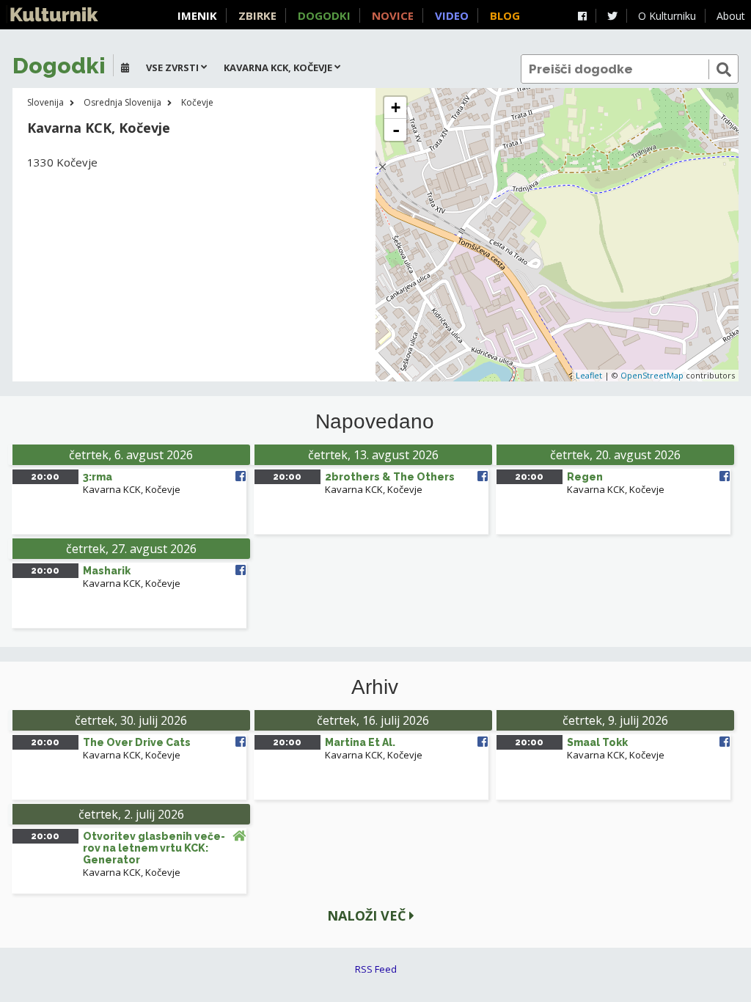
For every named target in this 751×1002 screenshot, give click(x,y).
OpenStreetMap (652, 375)
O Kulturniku (667, 16)
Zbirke (257, 15)
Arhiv (374, 687)
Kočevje (197, 102)
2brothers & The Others (390, 477)
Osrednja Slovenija (122, 102)
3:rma (97, 477)
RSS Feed (376, 969)
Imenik (197, 15)
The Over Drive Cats (137, 742)
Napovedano (374, 422)
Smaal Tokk (597, 742)
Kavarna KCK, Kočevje (131, 489)
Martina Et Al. (360, 742)
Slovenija (45, 102)
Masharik (107, 571)
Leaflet (589, 375)
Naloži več (368, 915)
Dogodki (324, 15)
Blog (505, 15)
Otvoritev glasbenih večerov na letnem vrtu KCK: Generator (154, 848)
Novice (393, 15)
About (731, 16)
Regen (585, 477)
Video (452, 15)
